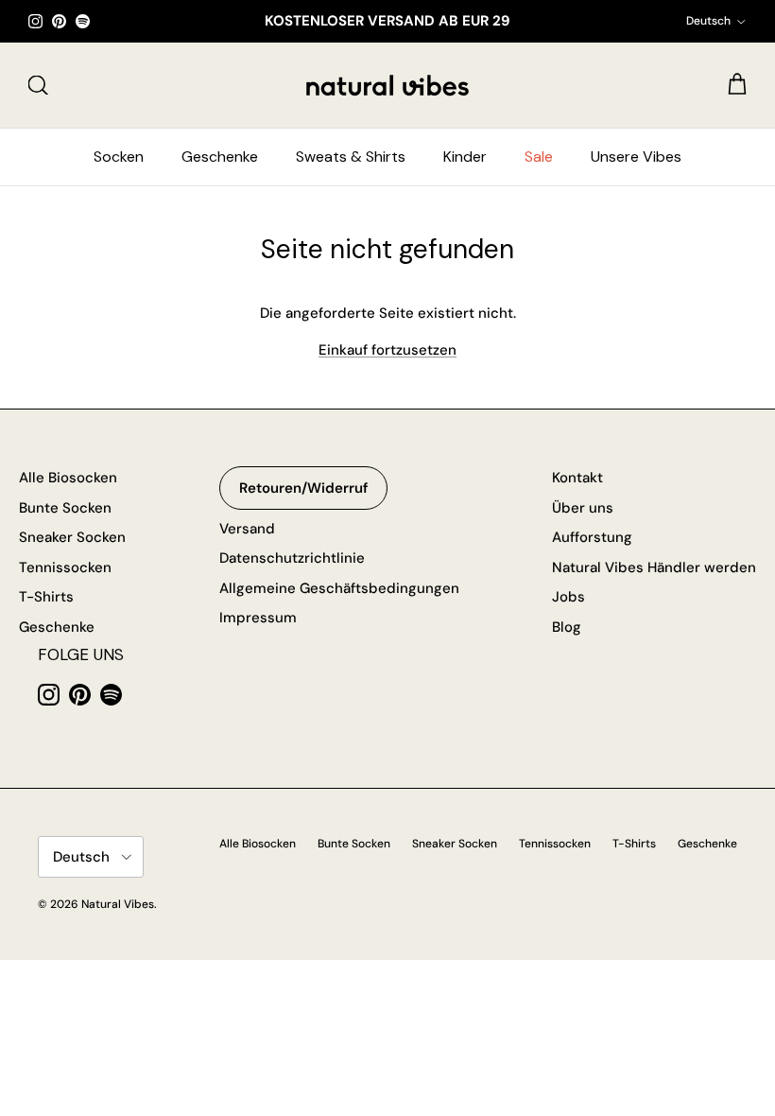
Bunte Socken (65, 507)
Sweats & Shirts (350, 156)
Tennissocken (65, 567)
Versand (247, 528)
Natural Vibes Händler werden (654, 567)
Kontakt (577, 477)
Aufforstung (592, 537)
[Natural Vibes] (387, 85)
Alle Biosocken (68, 477)
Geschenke (219, 156)
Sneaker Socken (72, 537)
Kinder (465, 156)
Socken (119, 156)
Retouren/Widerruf (303, 488)
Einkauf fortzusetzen (387, 349)
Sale (539, 156)
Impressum (258, 617)
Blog (566, 627)
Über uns (582, 507)
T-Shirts (46, 596)
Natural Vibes (117, 904)
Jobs (568, 596)
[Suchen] (37, 85)
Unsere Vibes (636, 156)
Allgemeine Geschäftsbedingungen (339, 588)
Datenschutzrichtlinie (292, 558)
